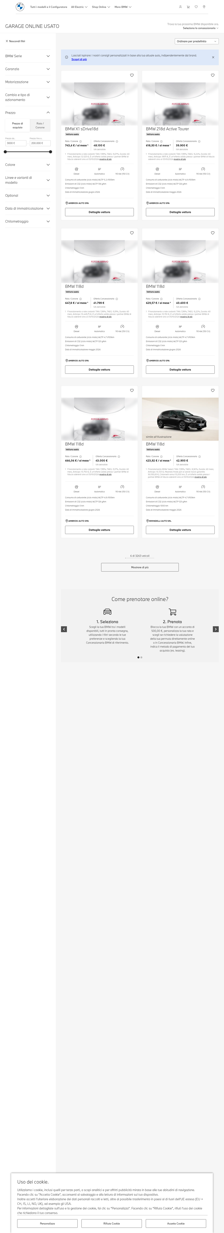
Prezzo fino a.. (36, 138)
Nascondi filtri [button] (17, 41)
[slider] (5, 151)
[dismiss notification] (213, 57)
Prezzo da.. (10, 138)
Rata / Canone (40, 125)
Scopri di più (79, 59)
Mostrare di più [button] (140, 567)
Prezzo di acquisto (17, 125)
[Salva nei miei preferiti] (132, 75)
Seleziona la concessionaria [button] (199, 28)
